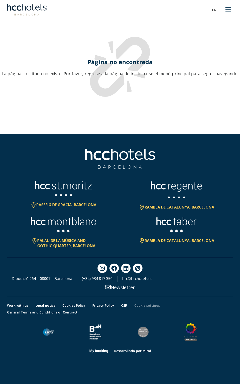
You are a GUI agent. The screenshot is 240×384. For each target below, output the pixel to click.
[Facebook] (114, 268)
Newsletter (123, 287)
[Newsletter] (108, 287)
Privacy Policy (103, 305)
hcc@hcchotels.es (137, 278)
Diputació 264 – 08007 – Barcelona (42, 278)
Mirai (146, 351)
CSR (124, 305)
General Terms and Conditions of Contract (42, 312)
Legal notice (45, 305)
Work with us (17, 305)
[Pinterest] (137, 268)
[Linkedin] (126, 268)
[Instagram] (102, 268)
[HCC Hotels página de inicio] (27, 9)
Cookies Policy (73, 305)
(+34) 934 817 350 (97, 278)
